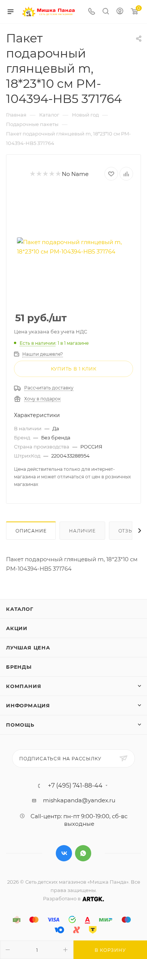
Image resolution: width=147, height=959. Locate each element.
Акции (17, 628)
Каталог (20, 609)
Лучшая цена (28, 648)
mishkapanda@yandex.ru (79, 800)
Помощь (20, 725)
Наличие (82, 531)
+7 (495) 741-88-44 (75, 786)
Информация (28, 705)
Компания (23, 686)
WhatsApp (83, 853)
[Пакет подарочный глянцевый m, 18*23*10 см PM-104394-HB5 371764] (73, 247)
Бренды (19, 667)
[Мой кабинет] (119, 12)
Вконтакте (64, 853)
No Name (75, 173)
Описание (30, 531)
